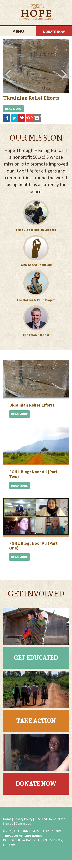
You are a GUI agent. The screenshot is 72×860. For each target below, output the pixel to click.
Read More (13, 109)
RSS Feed (41, 819)
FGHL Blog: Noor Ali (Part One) (33, 545)
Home (7, 819)
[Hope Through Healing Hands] (36, 12)
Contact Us (23, 823)
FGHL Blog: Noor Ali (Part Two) (33, 474)
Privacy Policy (23, 819)
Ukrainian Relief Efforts (31, 98)
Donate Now (54, 31)
